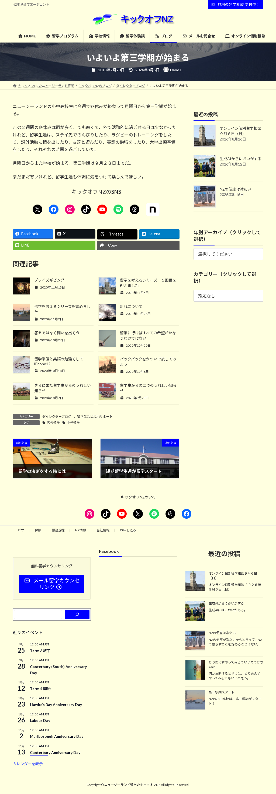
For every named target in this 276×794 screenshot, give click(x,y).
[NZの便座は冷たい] (195, 640)
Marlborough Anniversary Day (56, 736)
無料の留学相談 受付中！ (239, 4)
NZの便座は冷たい (235, 189)
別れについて (131, 306)
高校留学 (53, 423)
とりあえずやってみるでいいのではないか (236, 664)
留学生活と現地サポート (95, 416)
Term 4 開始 (40, 688)
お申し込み (128, 530)
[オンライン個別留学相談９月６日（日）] (195, 581)
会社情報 (102, 530)
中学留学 (73, 423)
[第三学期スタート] (195, 700)
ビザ (21, 530)
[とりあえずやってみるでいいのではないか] (195, 670)
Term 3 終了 (40, 650)
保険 (38, 530)
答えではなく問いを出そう (57, 333)
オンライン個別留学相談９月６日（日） (233, 575)
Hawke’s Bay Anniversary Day (56, 704)
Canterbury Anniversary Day (55, 752)
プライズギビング (49, 280)
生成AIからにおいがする (240, 158)
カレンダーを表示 (28, 763)
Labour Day (40, 720)
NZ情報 (80, 530)
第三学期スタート (221, 692)
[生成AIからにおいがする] (195, 611)
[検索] (77, 614)
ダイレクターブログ (56, 416)
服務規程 (58, 530)
